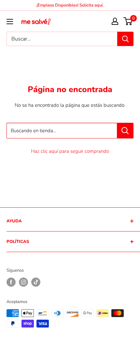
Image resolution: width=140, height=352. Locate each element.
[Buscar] (125, 39)
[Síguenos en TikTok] (35, 282)
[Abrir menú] (10, 21)
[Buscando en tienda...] (125, 130)
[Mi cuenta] (115, 21)
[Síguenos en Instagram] (23, 282)
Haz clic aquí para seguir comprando (70, 151)
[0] (128, 21)
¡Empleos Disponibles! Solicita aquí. (70, 5)
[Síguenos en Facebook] (11, 282)
